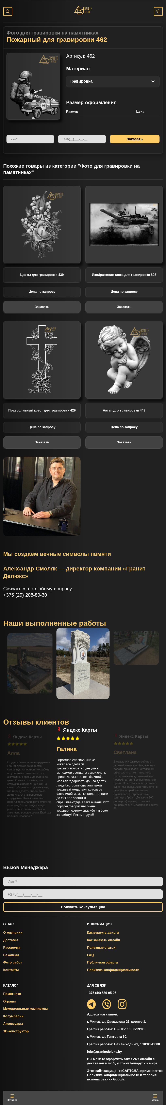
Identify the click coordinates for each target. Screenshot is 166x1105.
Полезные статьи (101, 947)
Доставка (10, 940)
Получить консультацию (83, 907)
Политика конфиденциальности (113, 970)
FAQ (90, 955)
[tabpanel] (33, 86)
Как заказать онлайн (103, 940)
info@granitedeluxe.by (104, 1051)
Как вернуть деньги (103, 932)
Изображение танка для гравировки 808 (124, 275)
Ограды (9, 1001)
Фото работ (12, 962)
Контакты (11, 970)
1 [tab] (33, 118)
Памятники (12, 994)
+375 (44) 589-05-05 (101, 993)
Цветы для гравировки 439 (42, 275)
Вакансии (11, 955)
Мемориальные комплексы (25, 1008)
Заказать (42, 307)
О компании (12, 932)
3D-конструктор (16, 1031)
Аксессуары (13, 1023)
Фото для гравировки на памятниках (52, 33)
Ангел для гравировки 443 (124, 410)
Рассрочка (11, 947)
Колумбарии (13, 1016)
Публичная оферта (102, 962)
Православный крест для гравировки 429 (42, 410)
